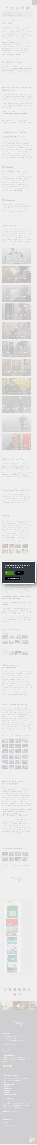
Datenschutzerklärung (12, 579)
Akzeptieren (9, 573)
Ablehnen (19, 573)
